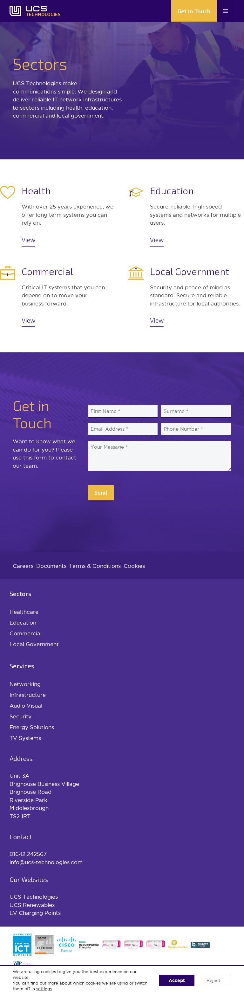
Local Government (34, 644)
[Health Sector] (58, 216)
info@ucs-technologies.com (46, 862)
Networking (25, 684)
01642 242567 (28, 854)
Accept (177, 980)
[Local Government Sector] (186, 296)
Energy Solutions (32, 727)
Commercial (26, 633)
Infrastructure (28, 695)
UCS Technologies (34, 897)
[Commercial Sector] (58, 296)
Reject (213, 980)
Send (100, 492)
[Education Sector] (186, 216)
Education (23, 622)
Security (20, 716)
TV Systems (25, 738)
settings (44, 988)
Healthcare (24, 612)
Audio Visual (26, 706)
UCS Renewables (32, 905)
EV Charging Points (35, 913)
